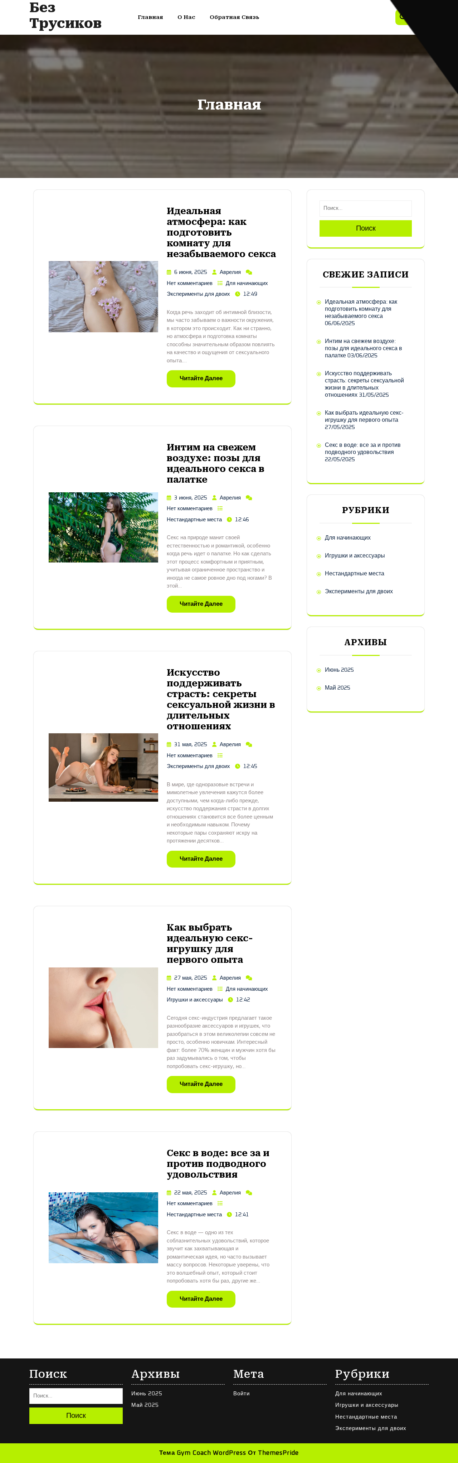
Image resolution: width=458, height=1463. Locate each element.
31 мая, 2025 (190, 744)
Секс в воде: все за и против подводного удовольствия (218, 1164)
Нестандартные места (194, 519)
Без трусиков (65, 15)
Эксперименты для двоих (198, 294)
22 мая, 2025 (190, 1193)
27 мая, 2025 (190, 978)
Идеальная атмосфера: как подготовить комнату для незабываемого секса (221, 232)
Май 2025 (337, 688)
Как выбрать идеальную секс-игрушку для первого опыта (210, 943)
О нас (186, 17)
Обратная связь (234, 17)
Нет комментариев (190, 283)
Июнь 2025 (339, 670)
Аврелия (230, 272)
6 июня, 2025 (190, 272)
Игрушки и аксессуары (195, 1000)
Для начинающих (247, 283)
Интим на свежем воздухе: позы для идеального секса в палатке (215, 463)
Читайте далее (201, 379)
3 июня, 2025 (190, 498)
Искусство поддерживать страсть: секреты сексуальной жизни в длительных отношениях (221, 699)
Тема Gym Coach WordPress (202, 1453)
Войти (241, 1393)
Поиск (366, 228)
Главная (150, 17)
